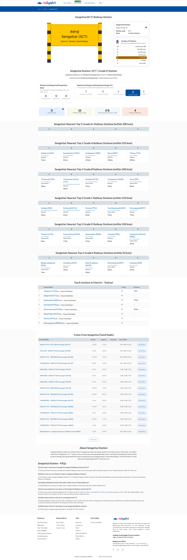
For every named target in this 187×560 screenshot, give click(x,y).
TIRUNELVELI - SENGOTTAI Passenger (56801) (56, 413)
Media (77, 539)
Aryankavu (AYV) (70, 263)
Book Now (142, 344)
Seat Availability (42, 530)
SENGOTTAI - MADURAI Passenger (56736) (55, 388)
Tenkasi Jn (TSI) (47, 234)
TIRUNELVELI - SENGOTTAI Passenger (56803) (56, 425)
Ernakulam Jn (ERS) (92, 153)
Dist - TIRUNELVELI (46, 181)
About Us (79, 522)
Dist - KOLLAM (45, 155)
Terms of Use (103, 556)
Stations (45, 9)
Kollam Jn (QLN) (47, 153)
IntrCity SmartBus (96, 522)
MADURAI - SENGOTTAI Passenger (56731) (55, 369)
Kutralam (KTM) (50, 305)
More (101, 3)
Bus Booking (78, 3)
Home (39, 9)
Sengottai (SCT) (50, 296)
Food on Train (60, 528)
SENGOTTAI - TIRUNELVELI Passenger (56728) (56, 357)
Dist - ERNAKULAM (90, 155)
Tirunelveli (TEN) (47, 179)
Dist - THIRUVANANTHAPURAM (71, 184)
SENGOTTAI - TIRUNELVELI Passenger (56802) (56, 419)
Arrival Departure (42, 536)
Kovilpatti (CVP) (91, 179)
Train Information (89, 3)
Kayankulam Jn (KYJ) (71, 153)
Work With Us (80, 536)
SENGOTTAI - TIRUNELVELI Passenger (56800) (56, 406)
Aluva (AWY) (113, 153)
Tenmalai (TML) (114, 234)
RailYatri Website (101, 492)
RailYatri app (89, 492)
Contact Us (79, 525)
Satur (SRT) (134, 179)
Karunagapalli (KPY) (138, 208)
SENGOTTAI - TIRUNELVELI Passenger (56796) (56, 394)
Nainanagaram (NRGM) (53, 323)
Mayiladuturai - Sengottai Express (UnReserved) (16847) (60, 431)
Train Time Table (42, 528)
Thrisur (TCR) (135, 153)
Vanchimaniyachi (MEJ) (117, 208)
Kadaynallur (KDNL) (93, 234)
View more (93, 439)
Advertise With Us (81, 533)
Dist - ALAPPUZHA (68, 155)
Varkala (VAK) (46, 208)
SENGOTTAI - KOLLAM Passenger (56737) (55, 344)
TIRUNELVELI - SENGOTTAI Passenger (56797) (56, 400)
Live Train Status (42, 522)
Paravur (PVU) (91, 208)
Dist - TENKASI (45, 236)
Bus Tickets (60, 522)
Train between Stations (44, 533)
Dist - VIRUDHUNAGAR (136, 181)
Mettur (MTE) (49, 318)
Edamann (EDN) (136, 263)
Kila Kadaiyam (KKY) (116, 263)
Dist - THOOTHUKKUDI (91, 181)
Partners (78, 530)
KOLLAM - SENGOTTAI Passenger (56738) (55, 351)
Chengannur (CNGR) (115, 179)
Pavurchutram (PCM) (71, 234)
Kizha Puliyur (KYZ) (51, 314)
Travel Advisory (42, 539)
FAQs (77, 528)
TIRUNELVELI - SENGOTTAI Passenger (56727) (56, 363)
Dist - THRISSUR (134, 155)
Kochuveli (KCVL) (70, 208)
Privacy (110, 556)
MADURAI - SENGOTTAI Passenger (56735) (55, 382)
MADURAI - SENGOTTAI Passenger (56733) (55, 375)
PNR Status (40, 525)
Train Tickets (67, 3)
